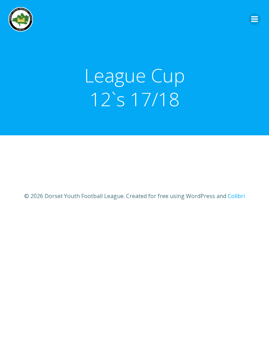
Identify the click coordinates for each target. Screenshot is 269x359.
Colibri (236, 196)
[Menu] (255, 19)
